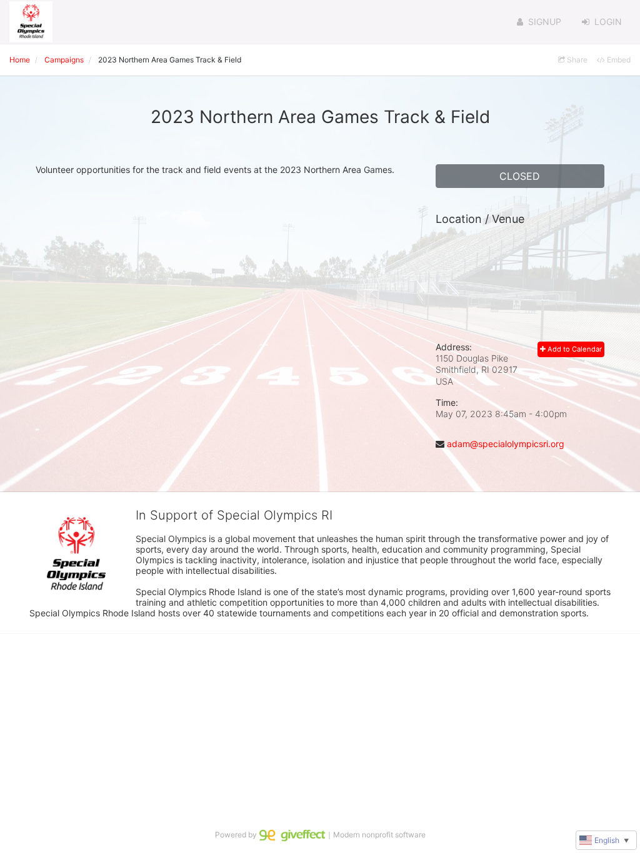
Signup (544, 21)
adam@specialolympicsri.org (505, 443)
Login (608, 21)
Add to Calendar (574, 349)
